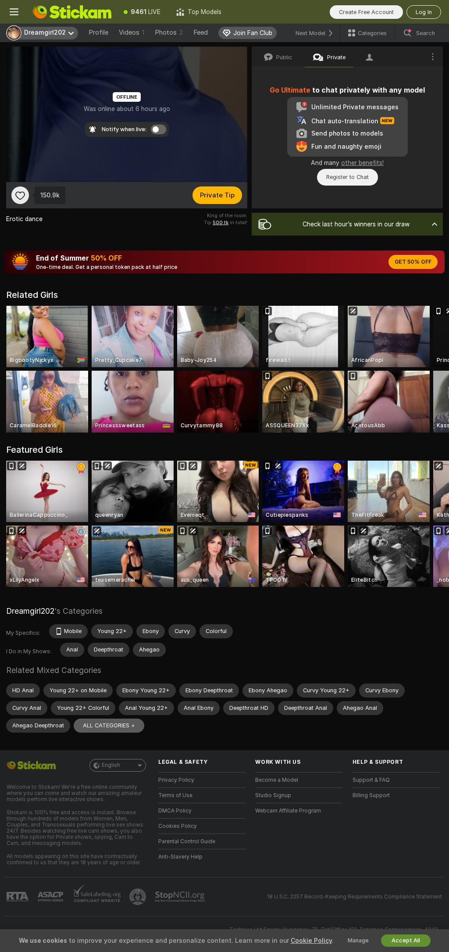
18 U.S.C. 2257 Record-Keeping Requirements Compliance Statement (354, 897)
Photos (169, 32)
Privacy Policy (176, 780)
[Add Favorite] (20, 195)
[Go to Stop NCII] (181, 896)
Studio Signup (273, 795)
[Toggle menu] (14, 12)
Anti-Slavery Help (180, 857)
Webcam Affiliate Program (288, 811)
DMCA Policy (175, 811)
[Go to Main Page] (72, 12)
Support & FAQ (371, 780)
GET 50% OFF (413, 262)
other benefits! (362, 162)
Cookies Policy (177, 826)
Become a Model (276, 780)
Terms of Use (175, 795)
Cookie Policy (311, 940)
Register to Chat (347, 177)
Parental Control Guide (186, 841)
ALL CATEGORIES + (109, 725)
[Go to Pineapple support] (138, 896)
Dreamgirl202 (30, 611)
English (111, 765)
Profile (98, 32)
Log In (424, 12)
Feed (200, 32)
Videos (131, 32)
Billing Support (371, 795)
